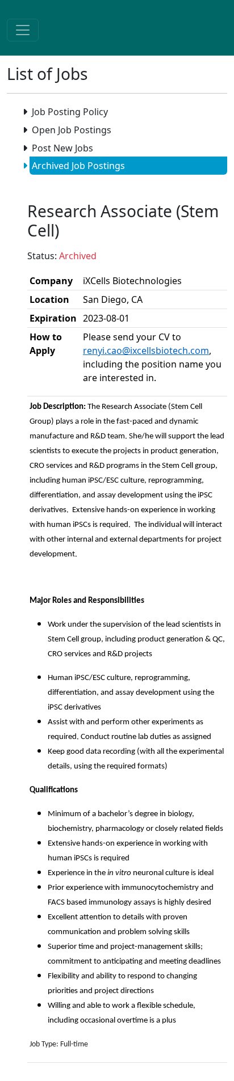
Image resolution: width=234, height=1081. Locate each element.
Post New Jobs (62, 148)
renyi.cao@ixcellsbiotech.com (146, 350)
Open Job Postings (71, 130)
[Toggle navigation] (23, 30)
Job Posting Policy (70, 111)
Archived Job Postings (78, 165)
